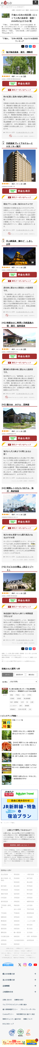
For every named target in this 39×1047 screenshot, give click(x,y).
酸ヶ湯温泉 (17, 932)
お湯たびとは (9, 948)
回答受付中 (19, 674)
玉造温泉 (17, 925)
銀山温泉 (17, 886)
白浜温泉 (29, 917)
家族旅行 (12, 709)
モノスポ (33, 953)
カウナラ (15, 955)
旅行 (21, 705)
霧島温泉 (3, 932)
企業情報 (6, 985)
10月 (22, 702)
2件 (24, 267)
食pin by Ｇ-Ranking (19, 957)
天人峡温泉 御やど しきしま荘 (19, 242)
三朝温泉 (3, 925)
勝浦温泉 (3, 921)
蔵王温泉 (3, 886)
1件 (24, 514)
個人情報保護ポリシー (10, 1009)
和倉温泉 (17, 905)
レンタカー (13, 705)
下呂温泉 (3, 913)
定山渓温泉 (4, 874)
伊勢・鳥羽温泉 (32, 936)
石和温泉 (29, 897)
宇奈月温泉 (30, 909)
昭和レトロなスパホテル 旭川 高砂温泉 (20, 489)
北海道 (12, 698)
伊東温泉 (17, 901)
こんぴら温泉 (31, 921)
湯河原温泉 (4, 901)
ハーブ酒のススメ (31, 957)
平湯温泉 (17, 913)
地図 (24, 79)
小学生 (29, 695)
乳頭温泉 (17, 878)
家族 (11, 695)
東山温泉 (29, 882)
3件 (24, 184)
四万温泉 (29, 890)
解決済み (31, 674)
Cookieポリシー (8, 1014)
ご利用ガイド (19, 948)
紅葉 (32, 702)
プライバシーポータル (28, 1009)
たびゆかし (29, 955)
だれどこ (17, 950)
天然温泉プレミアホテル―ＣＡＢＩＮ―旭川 (19, 145)
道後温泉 (17, 921)
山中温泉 (29, 905)
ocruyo (23, 950)
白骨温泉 (3, 897)
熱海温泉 (3, 944)
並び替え (5, 682)
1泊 (30, 709)
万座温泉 (17, 890)
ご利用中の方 (8, 991)
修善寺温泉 (30, 901)
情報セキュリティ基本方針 (12, 1019)
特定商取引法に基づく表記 (25, 1014)
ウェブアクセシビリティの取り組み (15, 1004)
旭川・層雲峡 (14, 702)
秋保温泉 (17, 882)
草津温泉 (29, 886)
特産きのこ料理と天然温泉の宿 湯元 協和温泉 (20, 324)
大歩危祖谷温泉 (19, 940)
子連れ (18, 695)
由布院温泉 (30, 940)
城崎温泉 (3, 917)
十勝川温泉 (30, 874)
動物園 (27, 705)
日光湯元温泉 (5, 936)
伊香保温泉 (4, 890)
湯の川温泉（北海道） (6, 879)
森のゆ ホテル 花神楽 (18, 404)
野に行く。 (8, 955)
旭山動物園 (27, 698)
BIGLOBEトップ (8, 1024)
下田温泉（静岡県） (6, 906)
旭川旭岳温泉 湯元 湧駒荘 (19, 52)
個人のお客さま (9, 973)
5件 (24, 76)
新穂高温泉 (30, 913)
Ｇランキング (9, 950)
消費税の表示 (18, 1000)
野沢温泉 (29, 894)
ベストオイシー (25, 953)
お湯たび (29, 950)
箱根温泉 (17, 936)
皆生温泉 (29, 925)
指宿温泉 (17, 944)
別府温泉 (17, 928)
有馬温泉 (17, 917)
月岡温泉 (17, 897)
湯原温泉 (3, 928)
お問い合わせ (7, 1000)
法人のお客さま (9, 979)
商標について (27, 1019)
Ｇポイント (28, 948)
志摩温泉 (3, 940)
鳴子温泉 (29, 878)
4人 (23, 695)
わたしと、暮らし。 (7, 953)
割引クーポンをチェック (21, 90)
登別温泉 (17, 874)
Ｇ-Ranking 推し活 (7, 957)
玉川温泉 (29, 932)
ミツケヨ (22, 955)
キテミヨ (16, 953)
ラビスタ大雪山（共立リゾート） (20, 568)
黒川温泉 (29, 928)
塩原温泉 (17, 894)
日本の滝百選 (22, 709)
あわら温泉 (17, 909)
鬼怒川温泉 (4, 894)
